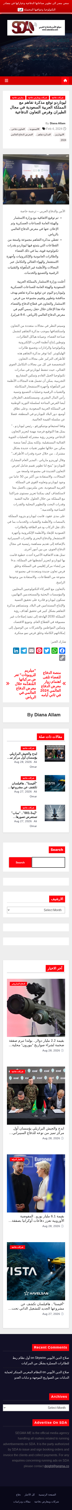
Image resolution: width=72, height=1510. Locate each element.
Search (57, 850)
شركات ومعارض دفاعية (37, 98)
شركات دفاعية (57, 98)
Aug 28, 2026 (23, 761)
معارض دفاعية (17, 98)
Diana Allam (57, 123)
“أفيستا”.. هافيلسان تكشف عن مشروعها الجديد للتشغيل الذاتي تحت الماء (38, 1308)
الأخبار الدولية (17, 1159)
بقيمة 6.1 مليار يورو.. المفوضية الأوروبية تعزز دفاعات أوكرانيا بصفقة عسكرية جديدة (38, 1220)
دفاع (18, 1494)
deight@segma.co (56, 1466)
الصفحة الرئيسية (47, 1494)
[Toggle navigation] (6, 80)
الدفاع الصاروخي (18, 984)
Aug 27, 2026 (23, 791)
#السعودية (34, 129)
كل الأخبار (30, 1494)
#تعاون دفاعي (18, 129)
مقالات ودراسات (22, 1501)
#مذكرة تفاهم (44, 134)
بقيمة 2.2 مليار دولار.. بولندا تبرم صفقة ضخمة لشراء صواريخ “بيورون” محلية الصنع (36, 1045)
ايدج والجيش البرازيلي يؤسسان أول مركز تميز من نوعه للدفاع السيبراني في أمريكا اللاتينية (38, 1132)
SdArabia (57, 39)
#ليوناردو (59, 134)
